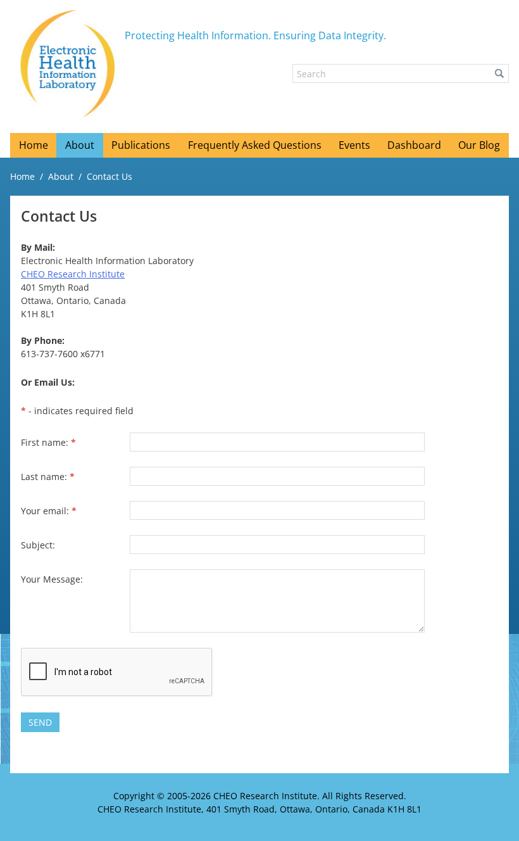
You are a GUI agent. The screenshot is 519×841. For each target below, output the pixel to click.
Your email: (49, 511)
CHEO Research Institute (73, 274)
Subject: (38, 545)
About (60, 176)
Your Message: (52, 579)
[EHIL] (67, 63)
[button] (499, 73)
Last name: (48, 477)
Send (40, 722)
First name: (48, 442)
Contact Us (109, 176)
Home (22, 176)
